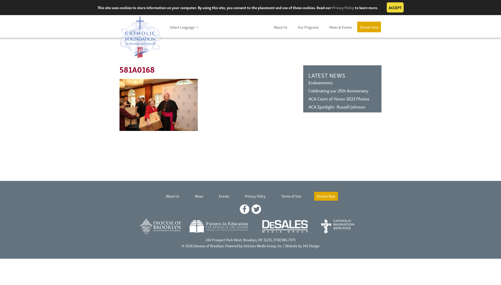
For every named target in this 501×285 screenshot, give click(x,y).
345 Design (311, 246)
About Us (280, 27)
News (199, 196)
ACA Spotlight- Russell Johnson (336, 106)
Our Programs (308, 27)
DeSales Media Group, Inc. (263, 246)
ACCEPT (395, 7)
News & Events (340, 27)
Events (224, 196)
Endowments (320, 82)
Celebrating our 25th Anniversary (338, 90)
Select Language (182, 27)
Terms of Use (291, 196)
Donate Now (369, 27)
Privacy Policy (343, 7)
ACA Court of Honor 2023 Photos (338, 98)
